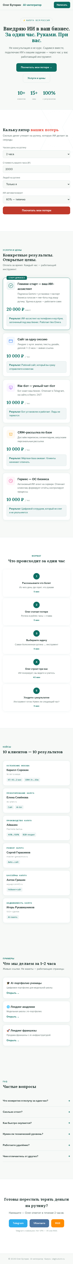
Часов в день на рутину (14, 147)
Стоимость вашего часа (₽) (16, 162)
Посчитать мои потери (36, 210)
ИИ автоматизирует (13, 192)
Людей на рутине (11, 177)
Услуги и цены (36, 78)
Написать (62, 4)
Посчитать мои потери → (36, 67)
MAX (57, 1223)
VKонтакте (39, 1223)
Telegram (18, 1223)
